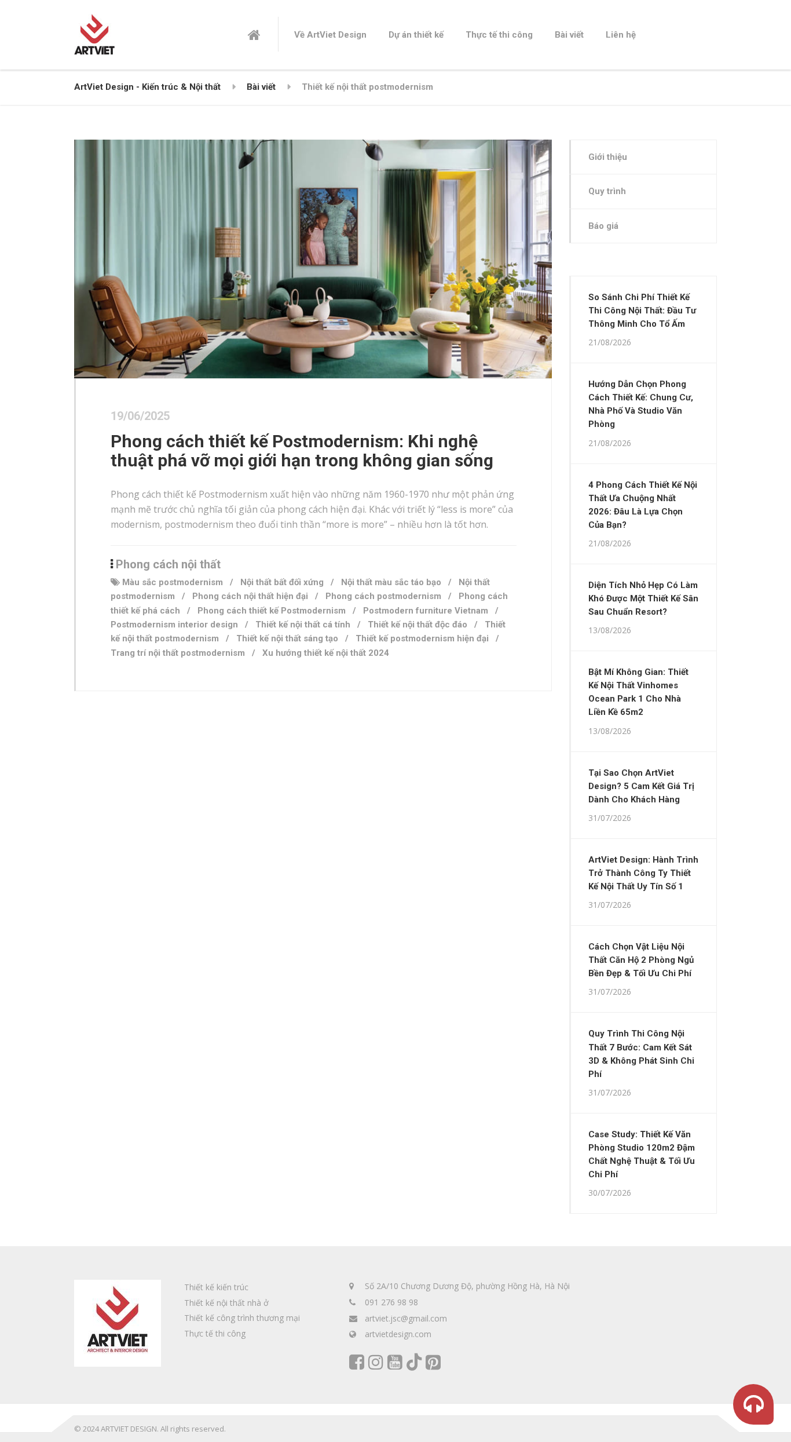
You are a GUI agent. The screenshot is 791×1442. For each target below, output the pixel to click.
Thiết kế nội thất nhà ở (226, 1302)
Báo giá (603, 226)
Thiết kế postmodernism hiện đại (422, 638)
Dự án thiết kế (416, 35)
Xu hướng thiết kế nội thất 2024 (325, 653)
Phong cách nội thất (168, 564)
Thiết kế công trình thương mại (242, 1317)
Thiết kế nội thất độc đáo (417, 624)
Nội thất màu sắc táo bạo (391, 582)
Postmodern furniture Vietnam (425, 610)
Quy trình (607, 191)
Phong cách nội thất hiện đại (250, 596)
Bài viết (569, 35)
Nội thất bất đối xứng (282, 582)
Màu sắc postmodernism (172, 582)
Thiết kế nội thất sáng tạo (287, 638)
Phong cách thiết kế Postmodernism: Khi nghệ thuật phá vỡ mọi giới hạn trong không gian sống (302, 450)
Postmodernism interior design (174, 624)
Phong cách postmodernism (383, 596)
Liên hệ (621, 35)
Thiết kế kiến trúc (216, 1287)
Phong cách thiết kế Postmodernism (271, 610)
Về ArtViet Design (330, 35)
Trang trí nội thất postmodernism (178, 653)
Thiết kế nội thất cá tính (302, 624)
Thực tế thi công (499, 35)
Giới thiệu (607, 157)
